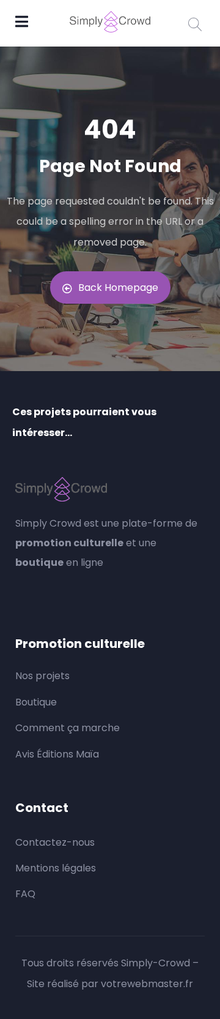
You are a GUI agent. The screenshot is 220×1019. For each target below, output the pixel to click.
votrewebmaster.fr (147, 984)
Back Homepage (118, 287)
